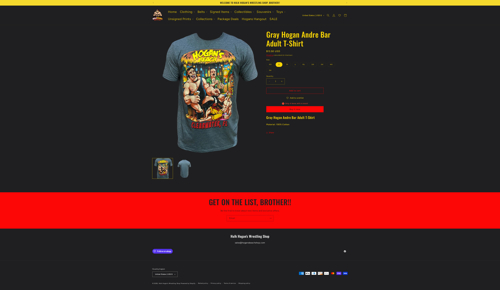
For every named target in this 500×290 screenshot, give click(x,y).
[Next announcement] (347, 2)
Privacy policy (216, 283)
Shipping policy (244, 283)
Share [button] (271, 133)
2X (314, 65)
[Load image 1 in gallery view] (162, 168)
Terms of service (230, 283)
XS (271, 65)
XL (305, 65)
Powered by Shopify (188, 283)
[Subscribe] (270, 218)
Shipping (269, 55)
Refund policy (203, 283)
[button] (187, 11)
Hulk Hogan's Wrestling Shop (169, 283)
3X (323, 65)
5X (271, 71)
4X (332, 65)
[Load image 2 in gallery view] (184, 168)
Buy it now (295, 109)
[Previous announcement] (153, 2)
